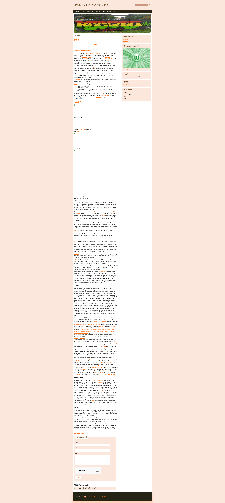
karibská (102, 67)
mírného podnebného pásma (93, 53)
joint (78, 131)
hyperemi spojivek (98, 372)
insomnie (94, 331)
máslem (103, 215)
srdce (102, 367)
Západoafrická (95, 67)
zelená (107, 53)
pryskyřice (107, 57)
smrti (106, 374)
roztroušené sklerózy (110, 329)
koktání (78, 374)
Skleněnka (76, 254)
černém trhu (98, 97)
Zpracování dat (99, 496)
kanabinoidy (114, 343)
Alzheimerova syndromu (98, 329)
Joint (75, 222)
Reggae (88, 11)
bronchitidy (87, 359)
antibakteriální (110, 336)
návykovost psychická (99, 380)
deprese (76, 328)
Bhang (75, 265)
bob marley (125, 39)
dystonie (76, 333)
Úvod (83, 11)
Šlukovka (76, 260)
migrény (89, 331)
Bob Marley (109, 11)
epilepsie (112, 331)
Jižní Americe (78, 79)
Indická (75, 84)
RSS (104, 496)
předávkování (111, 374)
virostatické (82, 338)
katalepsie (99, 331)
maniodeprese (105, 331)
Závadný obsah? (91, 496)
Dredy (115, 11)
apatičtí (75, 360)
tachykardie (76, 331)
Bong (75, 241)
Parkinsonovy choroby (87, 329)
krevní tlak (84, 367)
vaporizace (102, 271)
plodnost (83, 369)
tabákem (94, 211)
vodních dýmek (110, 211)
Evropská (85, 58)
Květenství (84, 57)
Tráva (103, 11)
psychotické (104, 328)
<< (125, 76)
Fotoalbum (77, 11)
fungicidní (76, 338)
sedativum (93, 323)
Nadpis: (76, 447)
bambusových (105, 95)
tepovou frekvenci (96, 367)
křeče (79, 328)
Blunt (75, 230)
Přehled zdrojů (126, 84)
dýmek (103, 211)
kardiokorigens (96, 324)
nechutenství (102, 326)
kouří (78, 213)
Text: (76, 453)
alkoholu (103, 390)
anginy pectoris (83, 331)
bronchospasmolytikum (87, 324)
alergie (94, 328)
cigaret (99, 211)
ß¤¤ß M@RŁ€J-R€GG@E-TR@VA (92, 4)
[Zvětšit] (74, 117)
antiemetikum (113, 323)
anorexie (80, 333)
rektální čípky (107, 343)
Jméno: (76, 442)
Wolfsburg (125, 41)
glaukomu (85, 333)
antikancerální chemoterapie (99, 321)
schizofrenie (108, 362)
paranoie (100, 362)
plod (89, 57)
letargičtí (80, 360)
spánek (93, 400)
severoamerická (108, 58)
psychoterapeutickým (100, 365)
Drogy (93, 11)
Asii (103, 93)
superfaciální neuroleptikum (103, 323)
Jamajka (98, 11)
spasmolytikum (77, 324)
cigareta (82, 129)
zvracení (113, 326)
